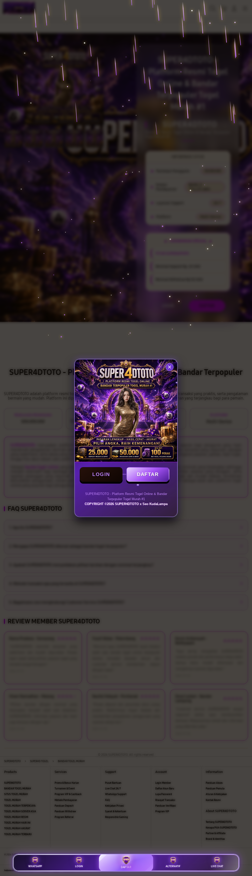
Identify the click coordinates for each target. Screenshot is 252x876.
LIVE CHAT (217, 866)
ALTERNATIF (173, 866)
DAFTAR (147, 474)
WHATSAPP (35, 866)
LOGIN (101, 474)
